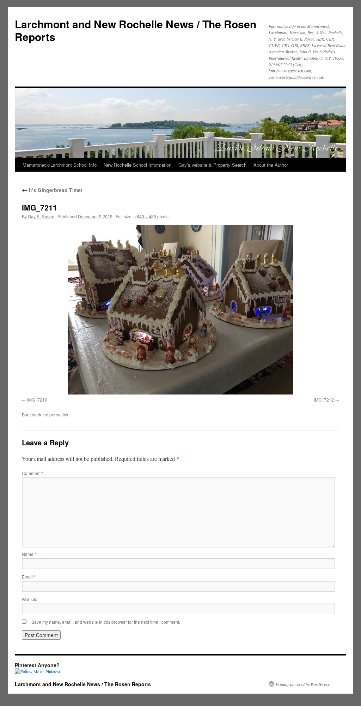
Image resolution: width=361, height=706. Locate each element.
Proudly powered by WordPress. (303, 684)
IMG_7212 (324, 400)
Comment (32, 473)
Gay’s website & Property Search (212, 164)
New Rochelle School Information (137, 164)
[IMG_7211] (180, 309)
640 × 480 (146, 216)
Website (29, 599)
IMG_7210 (37, 400)
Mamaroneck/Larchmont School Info (60, 164)
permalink (58, 414)
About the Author (270, 164)
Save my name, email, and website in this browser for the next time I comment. (105, 622)
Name (29, 554)
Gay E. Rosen (41, 216)
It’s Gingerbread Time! (52, 190)
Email (29, 577)
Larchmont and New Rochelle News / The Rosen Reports (135, 30)
